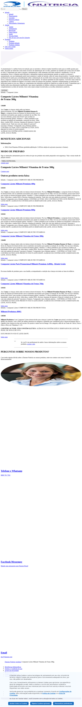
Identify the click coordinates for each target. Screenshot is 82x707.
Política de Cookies (48, 693)
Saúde (11, 34)
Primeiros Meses (14, 19)
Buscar (24, 9)
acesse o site (31, 344)
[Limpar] (20, 9)
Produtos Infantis (14, 43)
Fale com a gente (10, 47)
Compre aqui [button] (5, 171)
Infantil (7, 12)
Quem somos (9, 48)
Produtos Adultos (14, 45)
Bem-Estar (12, 30)
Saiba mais (4, 204)
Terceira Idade (13, 36)
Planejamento (13, 16)
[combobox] (10, 9)
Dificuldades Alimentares (17, 23)
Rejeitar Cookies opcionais (41, 703)
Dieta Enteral (13, 32)
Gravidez (12, 18)
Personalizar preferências (63, 703)
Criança (11, 21)
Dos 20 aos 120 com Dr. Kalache (19, 37)
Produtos (7, 39)
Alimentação (13, 29)
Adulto (7, 25)
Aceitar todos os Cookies (18, 703)
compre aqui (5, 163)
